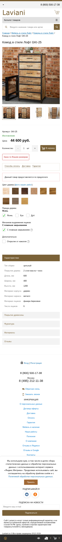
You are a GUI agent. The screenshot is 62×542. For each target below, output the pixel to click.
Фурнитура (9, 324)
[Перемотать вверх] (6, 538)
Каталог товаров (12, 20)
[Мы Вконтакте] (26, 494)
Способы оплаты (12, 166)
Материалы (9, 333)
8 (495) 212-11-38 (31, 380)
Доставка (26, 166)
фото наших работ (23, 185)
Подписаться (31, 513)
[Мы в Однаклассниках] (35, 494)
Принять (31, 482)
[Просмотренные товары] (39, 538)
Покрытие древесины (14, 315)
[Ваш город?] (3, 5)
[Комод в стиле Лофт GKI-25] (31, 75)
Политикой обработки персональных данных (30, 476)
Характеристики (11, 258)
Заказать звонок (32, 394)
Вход (26, 363)
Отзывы (7, 341)
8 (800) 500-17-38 (50, 4)
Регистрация (36, 363)
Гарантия (37, 166)
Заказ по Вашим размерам (16, 157)
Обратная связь (32, 389)
